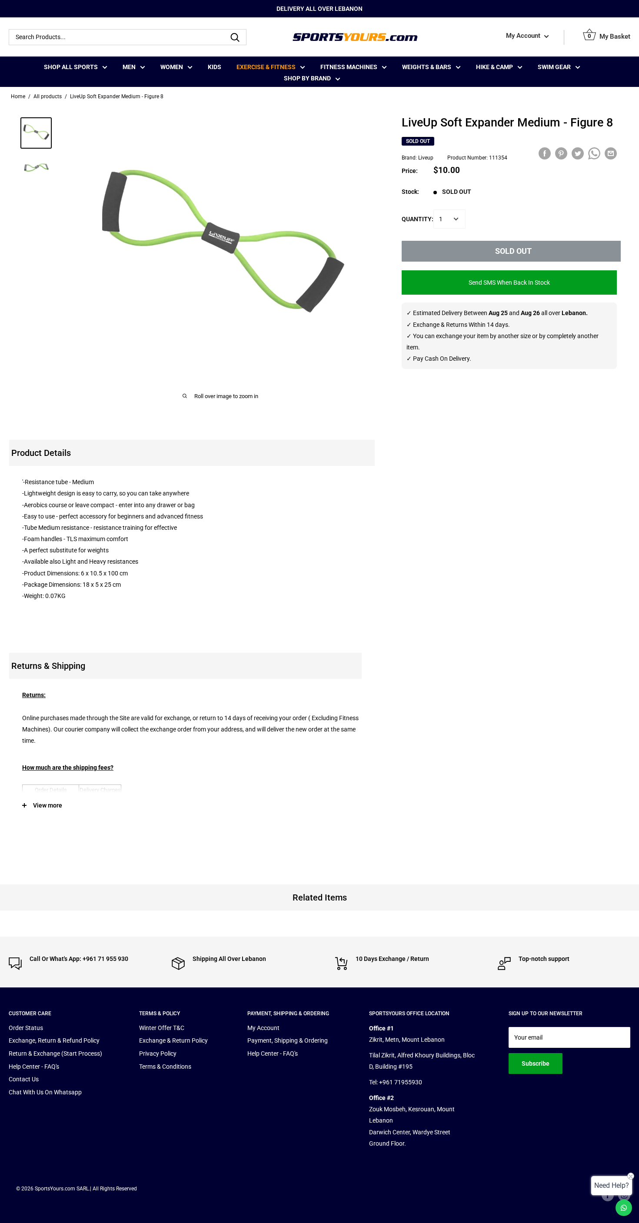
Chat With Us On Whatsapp (45, 1092)
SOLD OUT (513, 251)
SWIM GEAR (554, 66)
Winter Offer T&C (161, 1027)
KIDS (214, 66)
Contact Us (24, 1079)
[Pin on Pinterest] (561, 153)
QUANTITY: (417, 219)
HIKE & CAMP (494, 66)
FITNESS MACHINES (348, 66)
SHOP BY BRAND (307, 78)
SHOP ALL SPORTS (71, 66)
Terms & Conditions (165, 1066)
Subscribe (535, 1063)
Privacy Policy (157, 1053)
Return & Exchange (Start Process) (55, 1053)
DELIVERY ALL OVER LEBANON (319, 8)
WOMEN (171, 66)
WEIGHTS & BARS (426, 66)
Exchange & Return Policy (173, 1040)
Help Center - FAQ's (34, 1066)
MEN (129, 66)
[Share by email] (611, 153)
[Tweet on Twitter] (578, 153)
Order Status (26, 1027)
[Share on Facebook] (545, 153)
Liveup (425, 158)
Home (18, 96)
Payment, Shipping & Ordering (287, 1040)
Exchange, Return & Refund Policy (54, 1040)
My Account (524, 36)
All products (47, 96)
